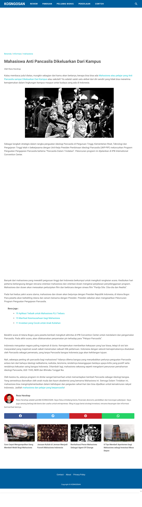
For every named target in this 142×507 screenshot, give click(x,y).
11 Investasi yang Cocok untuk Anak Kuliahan (38, 323)
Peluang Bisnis (65, 4)
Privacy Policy (79, 474)
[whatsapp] (118, 416)
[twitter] (53, 416)
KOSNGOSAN (14, 4)
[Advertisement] (71, 31)
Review (34, 4)
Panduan (47, 4)
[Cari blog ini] (136, 4)
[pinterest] (85, 416)
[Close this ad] (140, 491)
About (68, 474)
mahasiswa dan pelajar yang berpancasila (43, 387)
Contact (60, 474)
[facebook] (20, 416)
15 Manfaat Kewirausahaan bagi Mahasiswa (38, 318)
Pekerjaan (84, 4)
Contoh (99, 4)
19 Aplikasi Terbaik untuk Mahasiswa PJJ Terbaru (40, 313)
